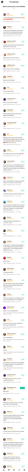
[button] (2, 1)
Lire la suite (16, 169)
